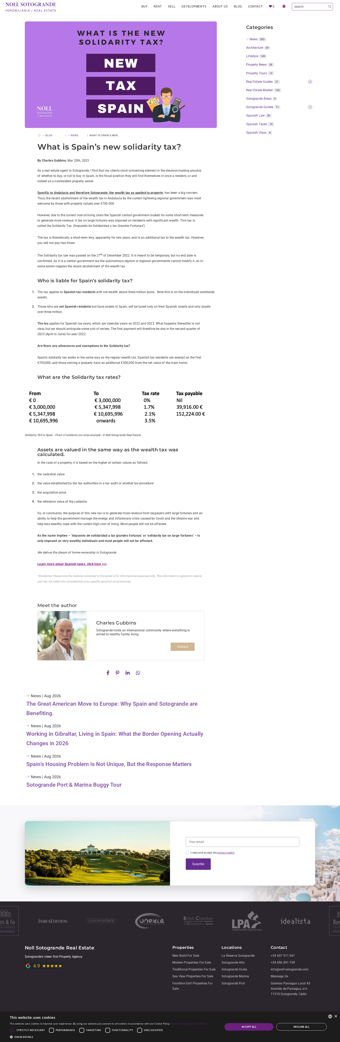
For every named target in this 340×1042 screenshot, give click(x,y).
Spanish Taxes (259, 124)
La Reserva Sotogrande (238, 955)
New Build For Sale (185, 955)
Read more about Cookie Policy (188, 1023)
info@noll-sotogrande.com (290, 969)
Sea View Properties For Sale (192, 976)
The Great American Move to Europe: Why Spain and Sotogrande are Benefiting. (112, 708)
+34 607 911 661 (283, 955)
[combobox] (330, 1016)
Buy (144, 6)
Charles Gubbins (116, 623)
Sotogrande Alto (233, 962)
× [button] (335, 1016)
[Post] (108, 672)
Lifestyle (255, 56)
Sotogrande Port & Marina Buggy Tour (74, 785)
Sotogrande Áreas (260, 98)
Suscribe (198, 864)
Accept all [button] (249, 1026)
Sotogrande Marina (235, 976)
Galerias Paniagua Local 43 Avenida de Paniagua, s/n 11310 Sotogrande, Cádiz (290, 988)
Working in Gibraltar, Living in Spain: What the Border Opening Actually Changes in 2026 (114, 739)
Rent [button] (158, 6)
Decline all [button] (302, 1026)
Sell (171, 6)
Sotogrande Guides (262, 107)
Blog (238, 6)
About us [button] (220, 6)
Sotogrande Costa (234, 969)
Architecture (257, 48)
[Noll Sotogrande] (31, 7)
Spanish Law (258, 115)
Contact (255, 6)
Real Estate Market (263, 90)
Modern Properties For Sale (191, 962)
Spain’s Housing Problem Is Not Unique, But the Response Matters (109, 764)
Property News (259, 64)
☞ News (255, 39)
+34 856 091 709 (283, 962)
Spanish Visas (258, 132)
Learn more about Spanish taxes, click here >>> (72, 564)
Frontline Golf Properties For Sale (192, 985)
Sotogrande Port (233, 983)
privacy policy (226, 852)
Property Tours (259, 73)
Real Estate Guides (262, 82)
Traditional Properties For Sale (193, 969)
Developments (194, 6)
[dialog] (170, 1027)
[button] (108, 1037)
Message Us (279, 976)
